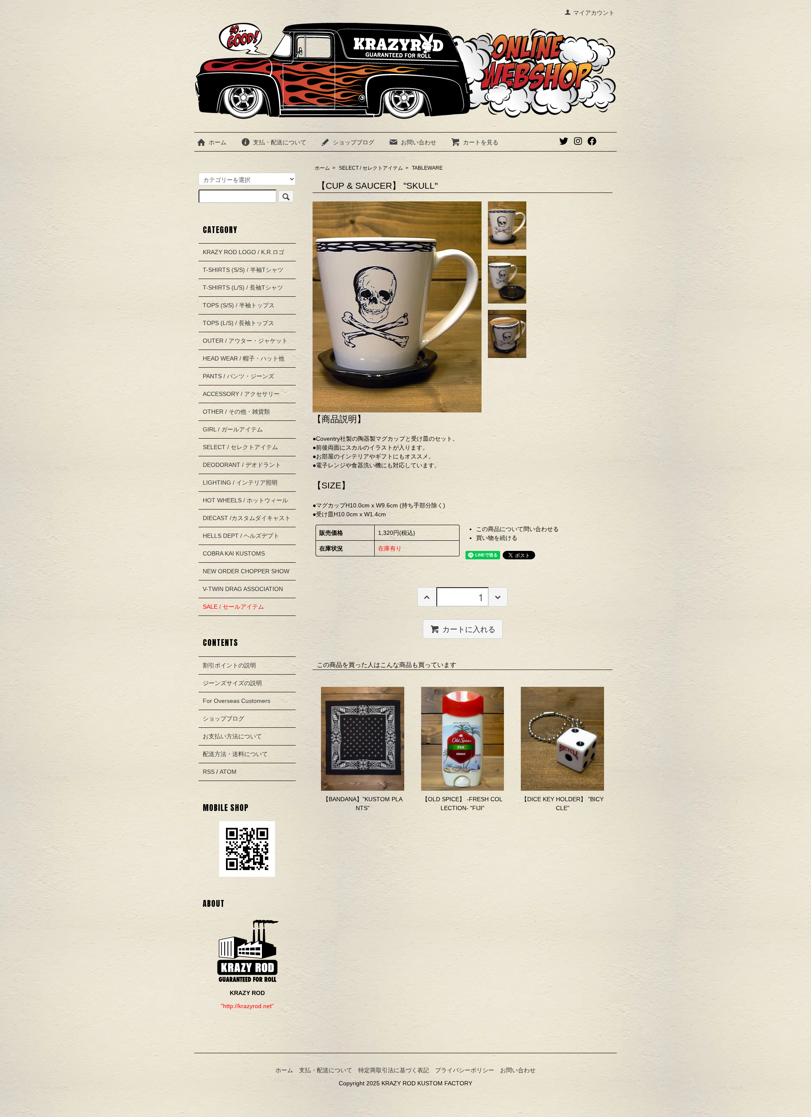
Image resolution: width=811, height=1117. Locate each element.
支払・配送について (279, 142)
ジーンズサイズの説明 (232, 683)
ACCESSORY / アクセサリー (241, 393)
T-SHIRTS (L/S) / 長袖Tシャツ (243, 287)
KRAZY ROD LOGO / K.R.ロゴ (243, 252)
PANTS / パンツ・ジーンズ (238, 376)
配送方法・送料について (235, 754)
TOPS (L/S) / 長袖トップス (238, 323)
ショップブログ (353, 142)
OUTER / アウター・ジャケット (245, 340)
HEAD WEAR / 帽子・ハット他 (243, 358)
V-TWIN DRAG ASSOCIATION (243, 589)
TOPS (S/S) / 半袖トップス (239, 305)
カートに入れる (468, 628)
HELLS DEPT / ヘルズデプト (241, 535)
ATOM (228, 771)
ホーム (217, 142)
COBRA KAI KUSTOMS (234, 553)
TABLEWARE (427, 168)
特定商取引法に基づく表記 (393, 1070)
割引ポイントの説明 (229, 665)
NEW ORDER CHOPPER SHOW (246, 571)
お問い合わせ (418, 142)
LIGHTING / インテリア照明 (240, 482)
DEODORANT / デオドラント (242, 464)
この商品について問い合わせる (517, 529)
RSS (209, 771)
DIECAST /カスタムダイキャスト (247, 518)
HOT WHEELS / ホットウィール (245, 500)
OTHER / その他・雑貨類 (236, 411)
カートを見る (480, 142)
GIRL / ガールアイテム (233, 429)
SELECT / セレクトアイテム (371, 168)
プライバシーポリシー (464, 1070)
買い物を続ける (496, 537)
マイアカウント (594, 12)
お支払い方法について (232, 736)
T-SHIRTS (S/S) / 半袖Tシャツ (243, 269)
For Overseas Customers (236, 700)
